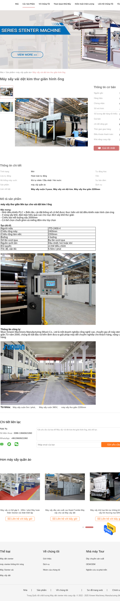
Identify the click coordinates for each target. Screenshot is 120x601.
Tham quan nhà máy (62, 4)
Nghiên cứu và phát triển (96, 570)
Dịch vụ (46, 564)
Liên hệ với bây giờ (21, 518)
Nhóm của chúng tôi (51, 570)
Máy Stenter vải (6, 570)
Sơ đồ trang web (95, 590)
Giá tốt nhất (108, 148)
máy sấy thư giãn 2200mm (73, 407)
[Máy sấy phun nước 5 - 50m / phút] (65, 487)
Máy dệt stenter (6, 559)
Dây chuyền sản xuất (95, 559)
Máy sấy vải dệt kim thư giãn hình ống (48, 72)
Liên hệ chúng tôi (105, 4)
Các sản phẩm (29, 4)
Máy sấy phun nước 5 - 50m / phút (65, 510)
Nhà (17, 4)
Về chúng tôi (44, 4)
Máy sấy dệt (5, 575)
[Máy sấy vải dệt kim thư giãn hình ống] (20, 487)
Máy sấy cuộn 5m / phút (24, 407)
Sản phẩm (42, 590)
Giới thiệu (47, 559)
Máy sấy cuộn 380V (48, 407)
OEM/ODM (90, 564)
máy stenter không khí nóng (12, 564)
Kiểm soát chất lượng (84, 4)
